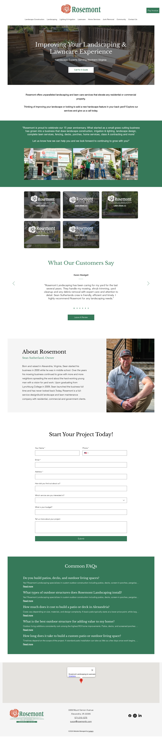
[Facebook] (130, 716)
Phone (86, 448)
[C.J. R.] (82, 308)
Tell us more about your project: (48, 519)
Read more (28, 586)
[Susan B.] (85, 308)
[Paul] (79, 308)
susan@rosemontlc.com (81, 721)
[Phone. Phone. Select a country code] (86, 453)
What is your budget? (43, 507)
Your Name (40, 448)
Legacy (90, 731)
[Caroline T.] (88, 308)
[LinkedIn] (140, 716)
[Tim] (76, 308)
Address (39, 472)
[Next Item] (133, 164)
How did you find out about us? (47, 483)
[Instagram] (135, 716)
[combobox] (81, 500)
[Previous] (14, 283)
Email (38, 460)
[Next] (148, 283)
